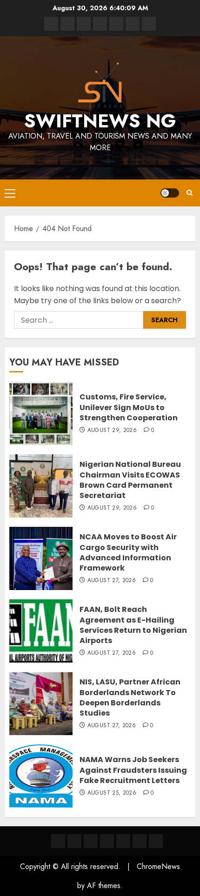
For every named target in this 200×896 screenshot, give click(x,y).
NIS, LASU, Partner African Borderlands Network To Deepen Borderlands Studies (130, 697)
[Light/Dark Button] (169, 193)
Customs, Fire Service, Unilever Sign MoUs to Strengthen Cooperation (129, 407)
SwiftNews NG (100, 120)
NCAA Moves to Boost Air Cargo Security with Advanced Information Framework (128, 552)
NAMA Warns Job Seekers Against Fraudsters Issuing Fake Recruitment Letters (133, 770)
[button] (10, 193)
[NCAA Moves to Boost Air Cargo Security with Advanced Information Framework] (41, 558)
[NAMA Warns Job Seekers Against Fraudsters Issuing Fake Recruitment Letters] (41, 776)
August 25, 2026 (111, 793)
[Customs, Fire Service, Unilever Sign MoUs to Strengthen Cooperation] (41, 413)
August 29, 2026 (112, 430)
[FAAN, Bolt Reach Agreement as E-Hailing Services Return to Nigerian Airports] (41, 631)
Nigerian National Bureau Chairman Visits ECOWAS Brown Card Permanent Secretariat (130, 480)
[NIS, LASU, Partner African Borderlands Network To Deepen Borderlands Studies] (41, 703)
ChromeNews (158, 866)
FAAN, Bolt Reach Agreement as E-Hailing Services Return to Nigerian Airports (133, 625)
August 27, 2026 (111, 580)
